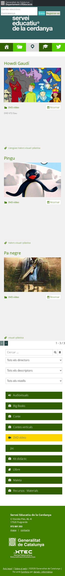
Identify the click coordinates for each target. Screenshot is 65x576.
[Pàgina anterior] (2, 343)
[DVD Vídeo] (19, 47)
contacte (25, 530)
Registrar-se (53, 13)
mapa (13, 530)
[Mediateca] (58, 47)
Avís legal (7, 568)
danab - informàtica (43, 571)
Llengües (13, 147)
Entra (42, 13)
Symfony (25, 571)
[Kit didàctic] (32, 47)
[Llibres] (45, 47)
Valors (21, 147)
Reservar (54, 107)
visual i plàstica (32, 147)
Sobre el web (20, 568)
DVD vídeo (13, 107)
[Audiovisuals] (6, 47)
